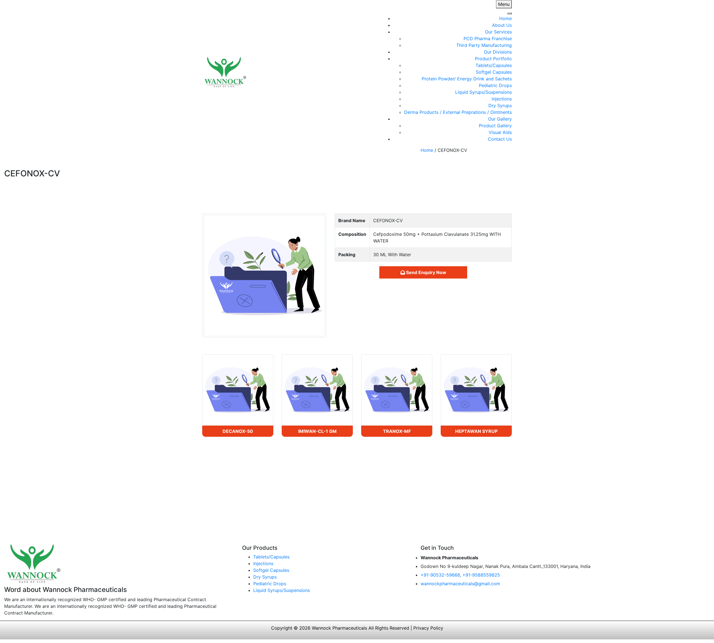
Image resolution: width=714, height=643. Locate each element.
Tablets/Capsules (494, 65)
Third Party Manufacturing (484, 45)
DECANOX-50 (238, 431)
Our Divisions (498, 52)
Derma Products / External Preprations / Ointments (458, 112)
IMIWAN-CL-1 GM (317, 431)
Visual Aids (500, 132)
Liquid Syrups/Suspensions (483, 92)
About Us (502, 25)
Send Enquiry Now (425, 272)
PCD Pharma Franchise (488, 38)
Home (505, 18)
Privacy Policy (428, 628)
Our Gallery (500, 119)
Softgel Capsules (494, 72)
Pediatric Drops (495, 85)
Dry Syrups (500, 105)
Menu (504, 4)
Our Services (498, 32)
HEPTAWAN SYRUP (476, 431)
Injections (502, 99)
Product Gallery (495, 125)
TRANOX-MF (397, 431)
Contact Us (500, 139)
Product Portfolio (493, 58)
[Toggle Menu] (509, 13)
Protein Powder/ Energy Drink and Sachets (467, 78)
